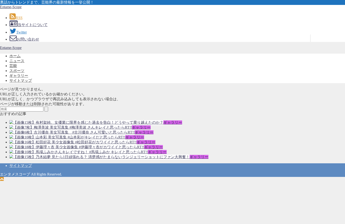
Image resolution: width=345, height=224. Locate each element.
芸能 (13, 66)
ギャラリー (18, 76)
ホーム (15, 56)
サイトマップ (20, 80)
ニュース (16, 61)
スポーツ (16, 71)
